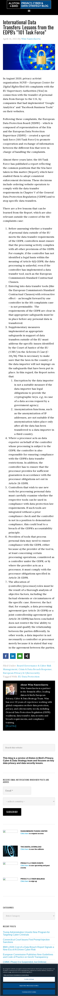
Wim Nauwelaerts (31, 38)
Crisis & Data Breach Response (35, 669)
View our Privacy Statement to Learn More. (16, 975)
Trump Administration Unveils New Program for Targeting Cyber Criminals (26, 933)
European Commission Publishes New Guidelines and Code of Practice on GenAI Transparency (28, 955)
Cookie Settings (29, 979)
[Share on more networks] (27, 656)
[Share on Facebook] (6, 656)
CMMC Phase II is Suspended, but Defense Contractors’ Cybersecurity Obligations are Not (26, 963)
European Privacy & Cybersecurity (21, 672)
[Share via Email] (20, 656)
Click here (25, 833)
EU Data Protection (28, 676)
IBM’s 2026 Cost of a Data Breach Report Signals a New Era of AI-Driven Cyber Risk (28, 948)
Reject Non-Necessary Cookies (29, 985)
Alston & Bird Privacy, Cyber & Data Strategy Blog (29, 4)
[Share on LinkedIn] (13, 656)
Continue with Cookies (29, 992)
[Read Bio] (11, 726)
